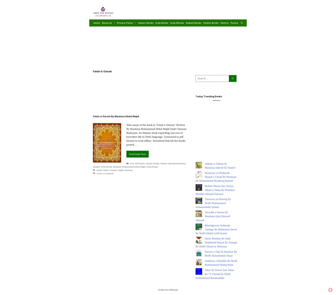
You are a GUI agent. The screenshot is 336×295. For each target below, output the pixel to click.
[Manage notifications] (330, 290)
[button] (242, 23)
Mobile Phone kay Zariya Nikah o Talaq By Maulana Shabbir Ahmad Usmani (215, 190)
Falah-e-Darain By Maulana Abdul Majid (116, 116)
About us (107, 23)
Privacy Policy (125, 23)
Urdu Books (161, 23)
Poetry (234, 23)
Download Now (137, 154)
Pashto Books (211, 23)
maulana (128, 170)
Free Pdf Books (137, 163)
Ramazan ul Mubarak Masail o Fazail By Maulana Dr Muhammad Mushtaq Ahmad (216, 177)
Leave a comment (105, 173)
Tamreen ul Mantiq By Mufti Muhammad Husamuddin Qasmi (213, 203)
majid (120, 170)
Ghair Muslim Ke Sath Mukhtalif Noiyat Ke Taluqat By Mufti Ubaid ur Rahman (216, 242)
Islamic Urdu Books (102, 166)
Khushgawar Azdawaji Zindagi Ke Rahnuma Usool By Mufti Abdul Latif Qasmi (216, 229)
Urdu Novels (177, 23)
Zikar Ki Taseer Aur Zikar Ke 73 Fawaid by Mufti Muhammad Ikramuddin (215, 274)
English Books (193, 23)
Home (97, 23)
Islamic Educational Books (173, 163)
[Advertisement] (195, 11)
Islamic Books (146, 23)
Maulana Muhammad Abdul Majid (129, 166)
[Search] (233, 78)
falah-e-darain (110, 170)
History (224, 23)
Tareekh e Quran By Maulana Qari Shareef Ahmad (213, 216)
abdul (99, 170)
